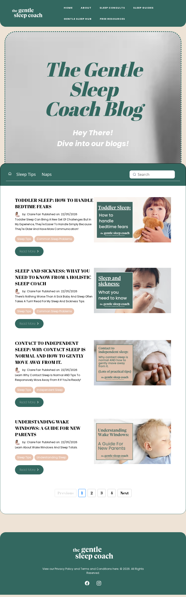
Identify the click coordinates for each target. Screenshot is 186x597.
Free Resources (112, 19)
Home (68, 8)
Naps (47, 174)
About (86, 8)
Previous (65, 493)
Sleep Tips (26, 174)
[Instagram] (99, 583)
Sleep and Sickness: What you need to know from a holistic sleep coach (53, 277)
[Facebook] (87, 583)
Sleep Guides (143, 8)
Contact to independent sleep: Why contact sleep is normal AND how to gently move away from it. (50, 352)
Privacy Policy (64, 569)
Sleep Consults (112, 8)
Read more (27, 251)
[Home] (10, 174)
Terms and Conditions (96, 569)
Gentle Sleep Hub (78, 19)
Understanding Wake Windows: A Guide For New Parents (48, 428)
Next (124, 493)
